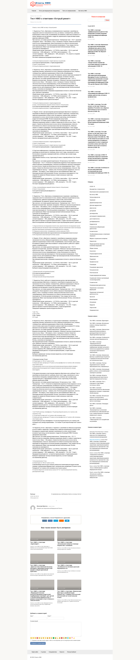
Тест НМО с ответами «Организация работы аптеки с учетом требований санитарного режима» (99, 371)
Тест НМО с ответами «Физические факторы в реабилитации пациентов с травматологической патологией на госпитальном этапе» (69, 594)
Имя (31, 616)
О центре (43, 652)
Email (49, 616)
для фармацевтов (95, 221)
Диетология (93, 208)
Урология (92, 296)
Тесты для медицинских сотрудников (49, 10)
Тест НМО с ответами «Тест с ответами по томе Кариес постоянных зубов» (97, 383)
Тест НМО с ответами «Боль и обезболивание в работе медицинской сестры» (99, 467)
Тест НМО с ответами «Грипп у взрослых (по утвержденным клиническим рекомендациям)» (98, 435)
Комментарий (34, 621)
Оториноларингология (96, 253)
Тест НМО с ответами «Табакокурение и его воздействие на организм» (99, 419)
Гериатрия (92, 200)
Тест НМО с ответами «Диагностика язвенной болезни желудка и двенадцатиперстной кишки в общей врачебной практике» (41, 568)
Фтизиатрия (93, 302)
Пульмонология (94, 270)
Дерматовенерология (96, 202)
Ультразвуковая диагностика (98, 285)
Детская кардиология (95, 205)
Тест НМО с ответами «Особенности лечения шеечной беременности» (68, 566)
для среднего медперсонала (97, 216)
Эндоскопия (93, 307)
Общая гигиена (94, 248)
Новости (62, 652)
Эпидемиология (94, 310)
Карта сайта (35, 652)
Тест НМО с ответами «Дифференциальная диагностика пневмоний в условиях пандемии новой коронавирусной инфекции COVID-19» (98, 33)
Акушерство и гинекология (97, 189)
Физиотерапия (93, 299)
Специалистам (53, 652)
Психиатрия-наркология (96, 267)
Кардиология (93, 224)
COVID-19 (92, 186)
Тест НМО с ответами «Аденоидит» (37, 543)
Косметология (93, 231)
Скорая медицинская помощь (98, 275)
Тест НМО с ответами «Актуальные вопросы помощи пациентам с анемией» (67, 543)
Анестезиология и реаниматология (99, 192)
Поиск (107, 20)
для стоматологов (95, 219)
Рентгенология (94, 272)
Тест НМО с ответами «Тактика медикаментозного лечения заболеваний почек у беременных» (99, 364)
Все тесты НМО (83, 10)
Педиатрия (93, 259)
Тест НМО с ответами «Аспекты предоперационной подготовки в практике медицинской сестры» (99, 377)
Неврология (93, 241)
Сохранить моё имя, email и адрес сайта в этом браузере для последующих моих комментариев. (56, 640)
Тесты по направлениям (69, 10)
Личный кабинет (71, 652)
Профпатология (94, 262)
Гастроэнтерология (95, 197)
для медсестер (94, 213)
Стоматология (93, 282)
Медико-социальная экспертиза (98, 238)
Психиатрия (93, 264)
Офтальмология (94, 256)
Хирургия (92, 305)
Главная (34, 10)
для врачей (93, 210)
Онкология (93, 251)
